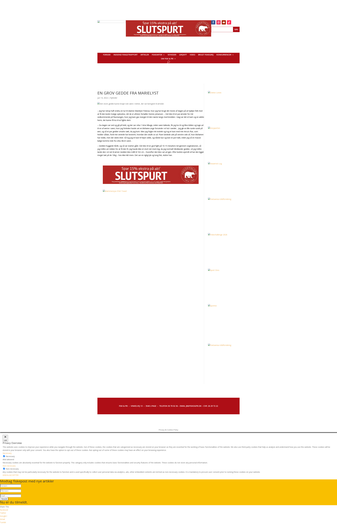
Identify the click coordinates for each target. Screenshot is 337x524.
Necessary (10, 456)
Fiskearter (157, 55)
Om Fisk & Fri (167, 59)
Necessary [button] (7, 453)
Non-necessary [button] (9, 466)
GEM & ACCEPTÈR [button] (10, 475)
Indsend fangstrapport (125, 55)
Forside (107, 55)
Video (192, 55)
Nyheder (172, 55)
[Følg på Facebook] (213, 22)
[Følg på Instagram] (218, 22)
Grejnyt (183, 55)
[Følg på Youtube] (224, 22)
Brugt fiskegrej (206, 55)
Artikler (144, 55)
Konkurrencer (223, 55)
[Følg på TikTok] (229, 22)
